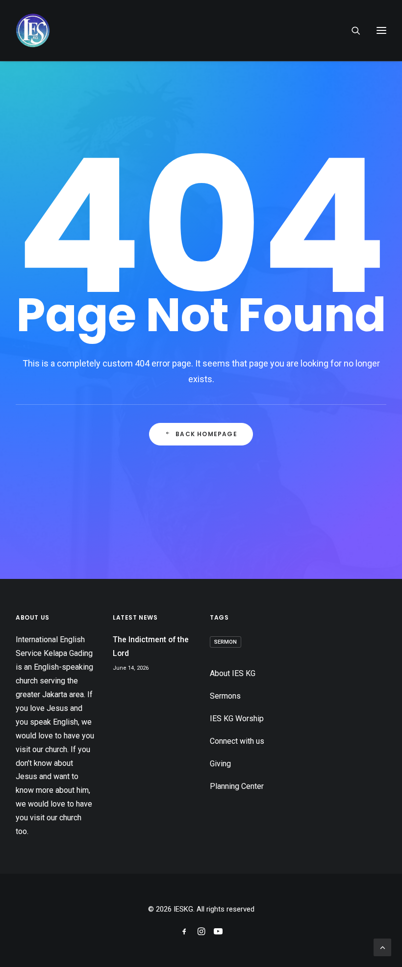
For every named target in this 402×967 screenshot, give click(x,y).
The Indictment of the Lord (151, 646)
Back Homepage (206, 434)
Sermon (225, 642)
